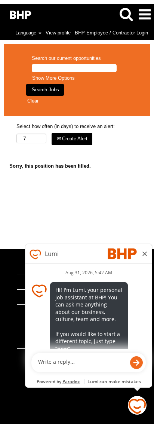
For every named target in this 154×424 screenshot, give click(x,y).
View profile (58, 33)
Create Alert (74, 138)
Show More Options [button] (53, 78)
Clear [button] (32, 101)
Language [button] (26, 33)
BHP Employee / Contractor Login (111, 33)
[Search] (126, 14)
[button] (144, 14)
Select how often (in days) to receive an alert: (65, 126)
